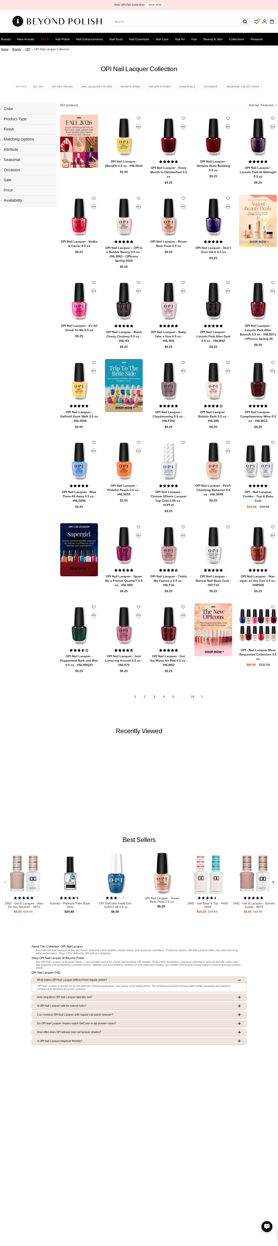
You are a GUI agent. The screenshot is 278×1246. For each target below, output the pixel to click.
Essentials (187, 86)
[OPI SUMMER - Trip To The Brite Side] (124, 385)
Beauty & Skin (213, 39)
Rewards (257, 39)
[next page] (202, 696)
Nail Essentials (139, 39)
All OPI (38, 86)
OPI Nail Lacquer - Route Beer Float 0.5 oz (162, 900)
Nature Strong (160, 86)
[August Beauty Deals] (258, 221)
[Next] (273, 882)
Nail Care (162, 39)
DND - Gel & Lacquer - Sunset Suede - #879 (254, 905)
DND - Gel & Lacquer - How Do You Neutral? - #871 (24, 905)
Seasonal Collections (242, 86)
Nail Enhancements (89, 39)
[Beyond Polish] (58, 21)
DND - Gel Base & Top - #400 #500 (208, 905)
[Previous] (5, 882)
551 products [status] (69, 105)
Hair (194, 39)
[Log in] (264, 21)
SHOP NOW (155, 4)
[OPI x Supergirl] (79, 549)
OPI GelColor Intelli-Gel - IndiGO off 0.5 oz (116, 905)
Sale (45, 39)
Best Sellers (139, 839)
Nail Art (180, 39)
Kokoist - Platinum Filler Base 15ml (70, 905)
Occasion (211, 86)
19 (192, 696)
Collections (236, 39)
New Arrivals (25, 39)
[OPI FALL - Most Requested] (79, 141)
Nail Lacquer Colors (96, 86)
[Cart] (272, 21)
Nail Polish (62, 39)
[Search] (245, 21)
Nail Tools (116, 39)
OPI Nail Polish (62, 86)
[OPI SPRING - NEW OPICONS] (213, 629)
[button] (263, 105)
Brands (6, 39)
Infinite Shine (130, 86)
